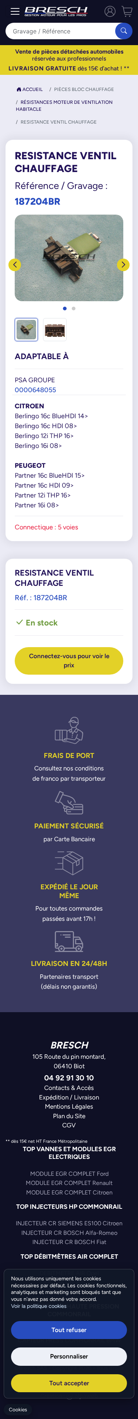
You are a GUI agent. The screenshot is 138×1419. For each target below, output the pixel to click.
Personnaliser (69, 1356)
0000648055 (35, 390)
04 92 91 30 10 (69, 1077)
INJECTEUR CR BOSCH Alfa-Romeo (69, 1232)
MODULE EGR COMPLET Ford (69, 1173)
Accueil (32, 89)
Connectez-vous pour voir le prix (69, 660)
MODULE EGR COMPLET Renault (69, 1182)
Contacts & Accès (69, 1087)
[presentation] (14, 265)
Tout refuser (69, 1330)
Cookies (18, 1409)
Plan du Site (69, 1116)
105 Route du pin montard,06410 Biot (69, 1061)
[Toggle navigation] (15, 11)
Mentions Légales (69, 1106)
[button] (64, 308)
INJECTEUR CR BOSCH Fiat (69, 1242)
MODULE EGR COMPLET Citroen (69, 1192)
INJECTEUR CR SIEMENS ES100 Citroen (69, 1223)
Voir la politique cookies (39, 1306)
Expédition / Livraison (69, 1097)
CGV (69, 1125)
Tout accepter (69, 1383)
